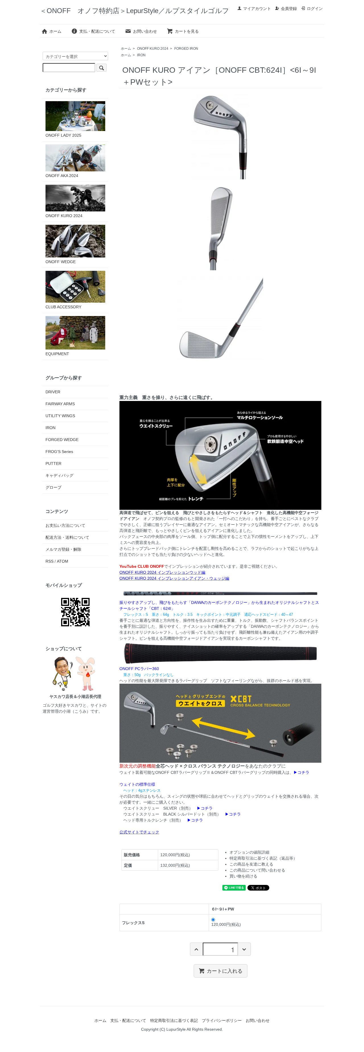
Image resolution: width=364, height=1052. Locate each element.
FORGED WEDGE (62, 439)
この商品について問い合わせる (257, 870)
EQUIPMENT (57, 354)
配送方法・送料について (67, 537)
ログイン (315, 8)
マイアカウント (257, 8)
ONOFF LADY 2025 (63, 135)
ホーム (55, 31)
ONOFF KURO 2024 (152, 49)
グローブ (53, 487)
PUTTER (53, 463)
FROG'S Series (59, 451)
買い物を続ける (243, 876)
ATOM (62, 561)
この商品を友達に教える (251, 864)
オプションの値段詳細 (249, 852)
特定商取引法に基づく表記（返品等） (263, 858)
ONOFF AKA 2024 (62, 175)
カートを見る (187, 31)
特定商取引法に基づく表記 (174, 1020)
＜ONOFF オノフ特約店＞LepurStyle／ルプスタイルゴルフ (134, 10)
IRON (141, 55)
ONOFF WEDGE (61, 261)
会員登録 (289, 8)
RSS (49, 561)
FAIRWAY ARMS (60, 404)
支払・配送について (97, 31)
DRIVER (53, 392)
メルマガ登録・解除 (63, 549)
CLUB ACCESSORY (63, 307)
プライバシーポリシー (222, 1020)
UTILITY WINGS (60, 415)
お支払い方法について (65, 525)
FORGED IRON (186, 49)
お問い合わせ (145, 31)
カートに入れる (225, 970)
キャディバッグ (59, 475)
